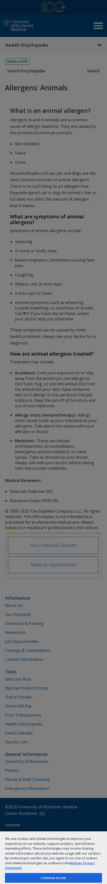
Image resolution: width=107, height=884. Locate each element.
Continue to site (53, 878)
